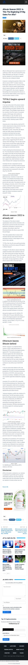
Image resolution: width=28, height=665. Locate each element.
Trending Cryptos (8, 649)
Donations (7, 653)
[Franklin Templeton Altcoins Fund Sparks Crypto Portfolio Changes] (20, 558)
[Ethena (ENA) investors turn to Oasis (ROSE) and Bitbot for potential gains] (8, 558)
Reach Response (16, 663)
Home (5, 646)
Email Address (6, 633)
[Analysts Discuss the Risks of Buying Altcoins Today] (20, 544)
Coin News (21, 646)
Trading (22, 653)
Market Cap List (20, 649)
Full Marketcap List (14, 623)
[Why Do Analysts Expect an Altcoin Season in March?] (8, 544)
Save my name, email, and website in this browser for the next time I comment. (12, 608)
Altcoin (4, 17)
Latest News (13, 646)
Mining (14, 653)
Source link (5, 487)
